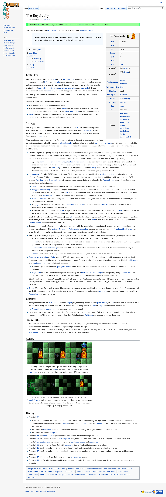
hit (124, 68)
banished (47, 429)
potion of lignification (124, 229)
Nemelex (104, 204)
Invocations (69, 204)
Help (5, 33)
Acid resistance (110, 469)
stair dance (33, 333)
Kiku (94, 220)
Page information (10, 53)
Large (122, 106)
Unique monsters (66, 474)
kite (66, 192)
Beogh (34, 254)
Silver (122, 87)
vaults (64, 108)
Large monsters (98, 471)
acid (127, 68)
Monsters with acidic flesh (85, 474)
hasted (40, 136)
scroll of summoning (57, 162)
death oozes (45, 442)
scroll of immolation (108, 174)
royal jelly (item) (86, 30)
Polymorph (36, 272)
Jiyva (31, 114)
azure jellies (42, 88)
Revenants (63, 229)
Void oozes (87, 130)
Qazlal (81, 204)
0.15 (37, 457)
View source (110, 8)
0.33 (37, 436)
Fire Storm (40, 180)
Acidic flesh (124, 128)
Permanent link (9, 51)
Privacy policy (29, 491)
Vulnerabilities (112, 87)
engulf (69, 303)
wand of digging (34, 400)
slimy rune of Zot (72, 111)
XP (112, 49)
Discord (35, 186)
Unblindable (124, 119)
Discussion (33, 8)
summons (50, 91)
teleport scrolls (66, 143)
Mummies (84, 229)
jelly (54, 79)
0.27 (37, 442)
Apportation (33, 294)
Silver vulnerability (35, 471)
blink (94, 305)
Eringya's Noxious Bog (41, 189)
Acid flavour (80, 469)
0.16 (37, 451)
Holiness (112, 102)
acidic (57, 82)
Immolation (34, 174)
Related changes (10, 43)
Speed (112, 53)
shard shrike (86, 272)
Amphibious (37, 309)
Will (112, 64)
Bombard (55, 168)
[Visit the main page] (11, 10)
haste (96, 143)
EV (112, 61)
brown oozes (76, 457)
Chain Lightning (55, 180)
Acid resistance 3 (125, 469)
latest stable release (75, 24)
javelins (61, 210)
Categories (31, 469)
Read (102, 8)
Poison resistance (94, 469)
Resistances (112, 82)
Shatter (99, 423)
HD (112, 45)
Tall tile (122, 134)
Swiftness (89, 315)
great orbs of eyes (40, 263)
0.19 (37, 448)
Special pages (9, 45)
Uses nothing (125, 98)
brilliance (108, 143)
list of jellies (52, 30)
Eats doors (124, 114)
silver (120, 210)
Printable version (9, 48)
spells (82, 162)
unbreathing (51, 309)
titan (94, 272)
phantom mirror (72, 162)
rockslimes (62, 88)
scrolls (104, 303)
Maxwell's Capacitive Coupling (44, 248)
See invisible (125, 116)
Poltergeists (74, 229)
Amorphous (124, 122)
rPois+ (122, 80)
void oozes (53, 88)
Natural (123, 102)
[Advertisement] (152, 52)
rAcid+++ (123, 83)
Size (112, 106)
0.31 (37, 439)
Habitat (112, 91)
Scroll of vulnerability (38, 257)
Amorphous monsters (48, 474)
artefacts (102, 291)
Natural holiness (83, 471)
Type (112, 110)
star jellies (72, 88)
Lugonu (83, 423)
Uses (112, 98)
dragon (100, 272)
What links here (9, 40)
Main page (7, 25)
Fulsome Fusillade (39, 198)
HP (112, 42)
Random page (9, 30)
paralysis (61, 266)
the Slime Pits (68, 79)
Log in (162, 2)
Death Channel (35, 223)
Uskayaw (68, 445)
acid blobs (85, 88)
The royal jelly (45, 20)
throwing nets (64, 439)
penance (32, 117)
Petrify (68, 266)
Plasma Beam (108, 180)
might (101, 143)
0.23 (37, 445)
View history (121, 8)
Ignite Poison (48, 195)
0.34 (38, 24)
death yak (127, 272)
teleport (101, 305)
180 (121, 64)
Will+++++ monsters (57, 469)
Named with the (126, 137)
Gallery (93, 168)
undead (55, 229)
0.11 (37, 460)
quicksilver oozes (78, 442)
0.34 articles (42, 469)
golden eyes (133, 260)
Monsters (32, 477)
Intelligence (112, 95)
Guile (53, 257)
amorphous (48, 436)
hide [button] (39, 50)
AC (112, 57)
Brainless (123, 95)
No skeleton (124, 131)
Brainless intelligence (53, 471)
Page (26, 8)
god (38, 204)
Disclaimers (51, 491)
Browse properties (10, 56)
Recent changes (9, 28)
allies (72, 217)
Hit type (70, 469)
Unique (122, 125)
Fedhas (66, 423)
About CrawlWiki (41, 491)
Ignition (35, 242)
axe (77, 127)
